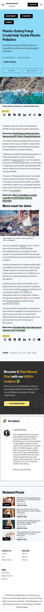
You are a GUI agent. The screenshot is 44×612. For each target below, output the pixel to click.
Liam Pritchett (10, 58)
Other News (26, 16)
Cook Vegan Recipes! (16, 403)
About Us (24, 553)
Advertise (24, 560)
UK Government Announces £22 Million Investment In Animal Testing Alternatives (28, 511)
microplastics (15, 190)
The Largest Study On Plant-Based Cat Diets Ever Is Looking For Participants (28, 533)
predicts (25, 289)
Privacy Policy (5, 573)
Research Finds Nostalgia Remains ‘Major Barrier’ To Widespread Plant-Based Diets (29, 499)
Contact (4, 553)
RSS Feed (4, 579)
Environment (11, 16)
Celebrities (7, 527)
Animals (6, 516)
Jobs (3, 557)
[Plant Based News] (3, 4)
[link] (12, 6)
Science (9, 22)
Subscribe (33, 4)
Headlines (6, 504)
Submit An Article (6, 560)
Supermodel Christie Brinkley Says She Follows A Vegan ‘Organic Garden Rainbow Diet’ (28, 522)
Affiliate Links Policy (7, 576)
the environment (13, 301)
